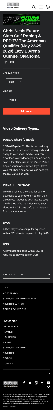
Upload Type (11, 73)
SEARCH (7, 358)
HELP (5, 288)
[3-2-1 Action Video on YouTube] (48, 383)
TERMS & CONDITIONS (14, 309)
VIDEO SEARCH (10, 293)
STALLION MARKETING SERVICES (20, 298)
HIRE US (7, 342)
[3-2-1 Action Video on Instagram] (36, 383)
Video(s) (8, 91)
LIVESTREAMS (10, 321)
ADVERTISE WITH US (13, 304)
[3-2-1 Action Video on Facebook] (24, 383)
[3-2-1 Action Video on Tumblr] (42, 383)
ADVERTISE (8, 353)
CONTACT (8, 363)
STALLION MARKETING (14, 347)
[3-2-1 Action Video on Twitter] (30, 383)
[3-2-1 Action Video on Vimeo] (48, 387)
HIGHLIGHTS (9, 337)
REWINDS (8, 331)
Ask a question (13, 274)
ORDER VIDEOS (10, 326)
